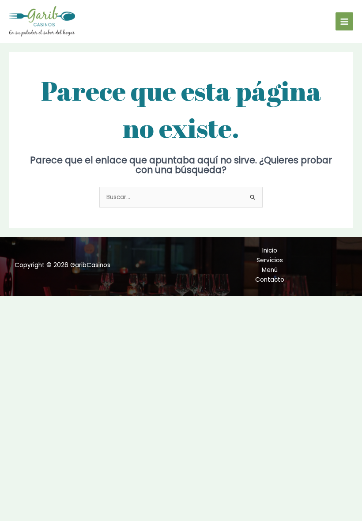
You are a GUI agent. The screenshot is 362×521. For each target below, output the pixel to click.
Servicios (269, 260)
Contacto (269, 280)
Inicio (269, 250)
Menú (270, 270)
